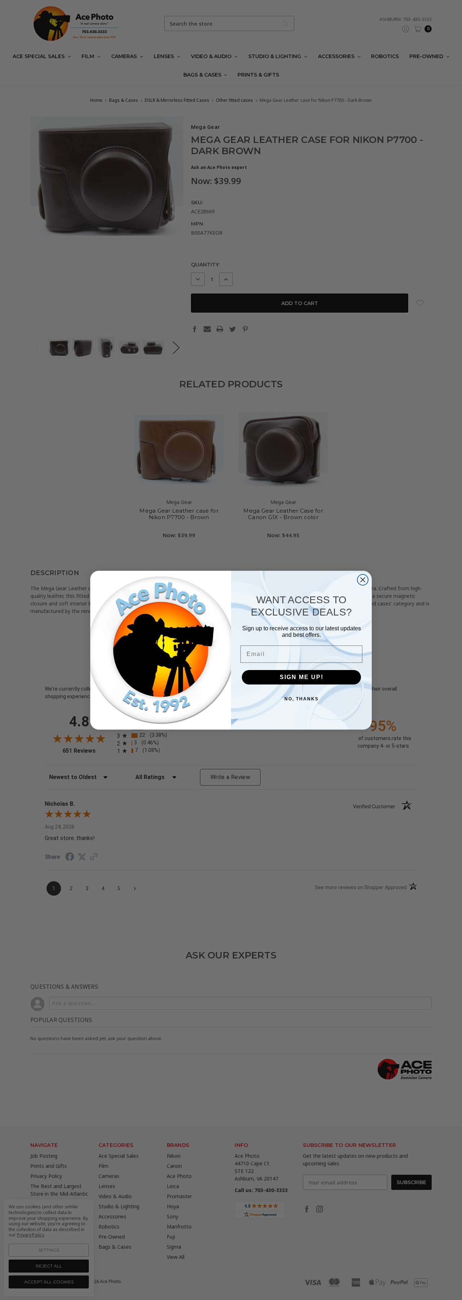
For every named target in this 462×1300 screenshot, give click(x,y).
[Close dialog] (362, 579)
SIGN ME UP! (301, 677)
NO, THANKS (301, 698)
